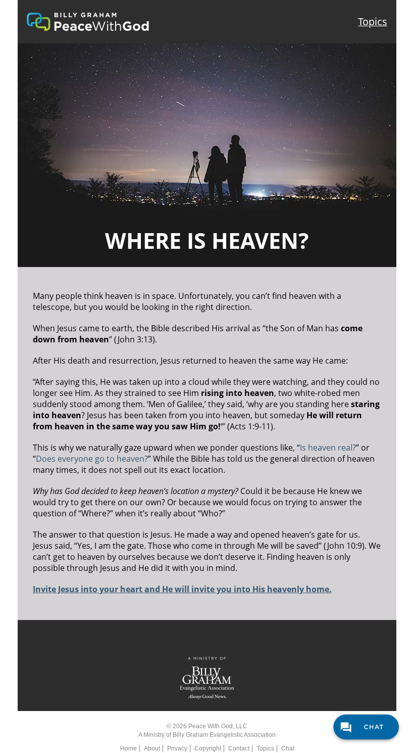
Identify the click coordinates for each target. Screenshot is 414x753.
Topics (372, 21)
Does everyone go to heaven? (92, 458)
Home (128, 748)
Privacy (177, 748)
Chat (287, 748)
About (152, 748)
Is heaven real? (328, 447)
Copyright (207, 748)
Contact (238, 748)
